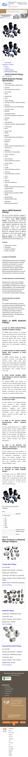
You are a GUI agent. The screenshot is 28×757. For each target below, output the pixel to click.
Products (7, 68)
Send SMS (16, 722)
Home (6, 66)
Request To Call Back (8, 64)
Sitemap (7, 695)
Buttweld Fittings (9, 70)
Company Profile (9, 689)
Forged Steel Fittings (9, 564)
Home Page (8, 687)
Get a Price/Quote (7, 76)
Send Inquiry (7, 62)
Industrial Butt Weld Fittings (11, 646)
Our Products (8, 691)
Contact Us (7, 693)
